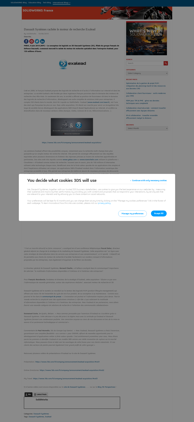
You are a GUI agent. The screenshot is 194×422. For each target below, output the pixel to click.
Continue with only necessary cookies (149, 180)
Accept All (159, 213)
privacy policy (104, 203)
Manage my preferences (132, 214)
